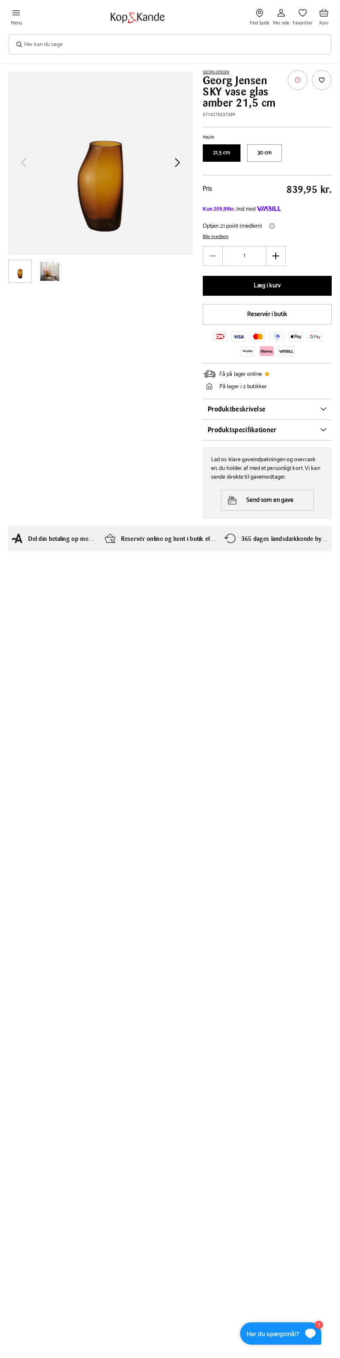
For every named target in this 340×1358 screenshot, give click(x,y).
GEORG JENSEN (216, 72)
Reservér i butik (267, 314)
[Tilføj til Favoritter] (322, 80)
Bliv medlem (215, 236)
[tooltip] (298, 80)
